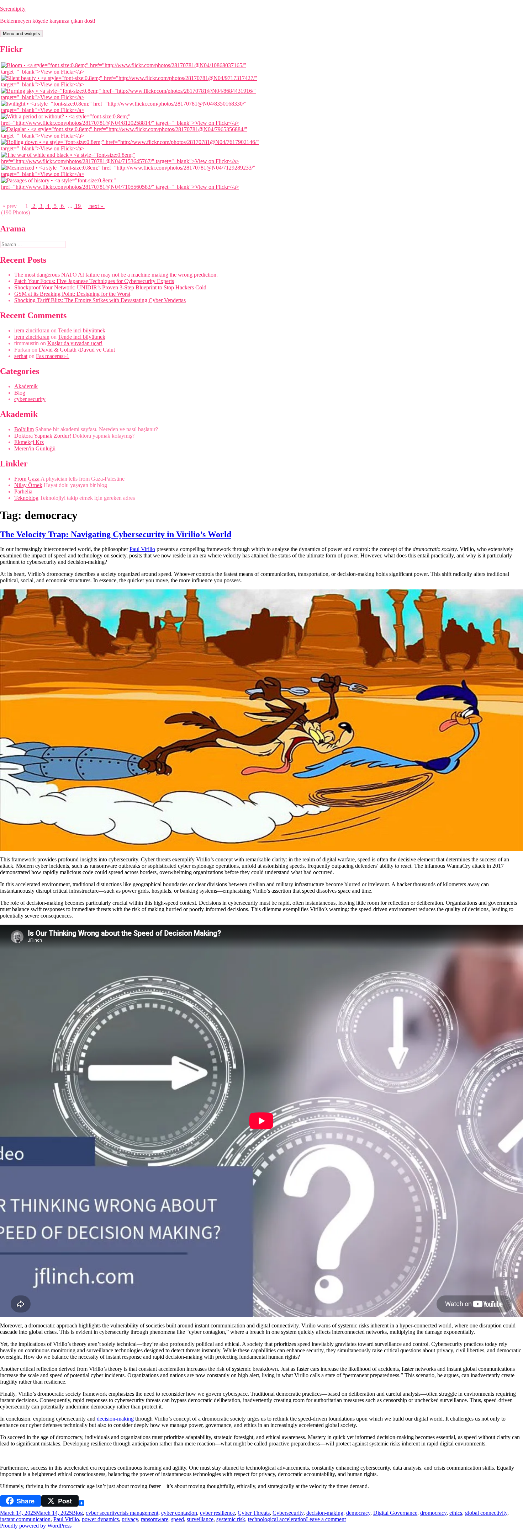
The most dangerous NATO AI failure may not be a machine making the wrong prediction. (116, 275)
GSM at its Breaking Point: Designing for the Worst (72, 294)
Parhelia (23, 491)
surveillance (200, 1519)
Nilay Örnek (28, 485)
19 (78, 206)
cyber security (30, 399)
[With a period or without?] (132, 123)
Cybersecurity (288, 1513)
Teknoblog (26, 498)
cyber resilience (217, 1513)
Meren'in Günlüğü (35, 448)
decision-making (115, 1419)
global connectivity (486, 1513)
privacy (130, 1519)
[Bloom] (132, 72)
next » (96, 206)
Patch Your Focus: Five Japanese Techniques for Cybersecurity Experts (94, 281)
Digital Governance (395, 1513)
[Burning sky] (132, 97)
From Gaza (26, 479)
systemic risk (230, 1519)
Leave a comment (326, 1519)
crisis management (137, 1513)
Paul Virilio (142, 549)
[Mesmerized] (132, 174)
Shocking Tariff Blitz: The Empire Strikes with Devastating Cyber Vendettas (100, 300)
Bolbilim (24, 429)
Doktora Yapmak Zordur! (42, 436)
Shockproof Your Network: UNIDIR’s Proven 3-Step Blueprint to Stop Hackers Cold (110, 287)
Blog (19, 393)
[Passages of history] (132, 187)
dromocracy (433, 1513)
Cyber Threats (254, 1513)
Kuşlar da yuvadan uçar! (74, 343)
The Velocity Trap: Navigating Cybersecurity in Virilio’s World (115, 534)
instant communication (25, 1519)
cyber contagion (179, 1513)
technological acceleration (277, 1519)
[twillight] (132, 110)
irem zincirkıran (31, 330)
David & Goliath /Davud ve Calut (77, 350)
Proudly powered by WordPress (36, 1526)
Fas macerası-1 (52, 356)
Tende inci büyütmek (81, 330)
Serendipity (13, 9)
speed (177, 1519)
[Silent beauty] (132, 84)
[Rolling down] (132, 148)
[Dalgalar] (132, 136)
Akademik (26, 386)
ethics (455, 1513)
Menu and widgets (21, 33)
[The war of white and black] (132, 161)
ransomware (154, 1519)
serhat (20, 356)
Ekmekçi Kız (29, 442)
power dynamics (100, 1519)
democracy (358, 1513)
